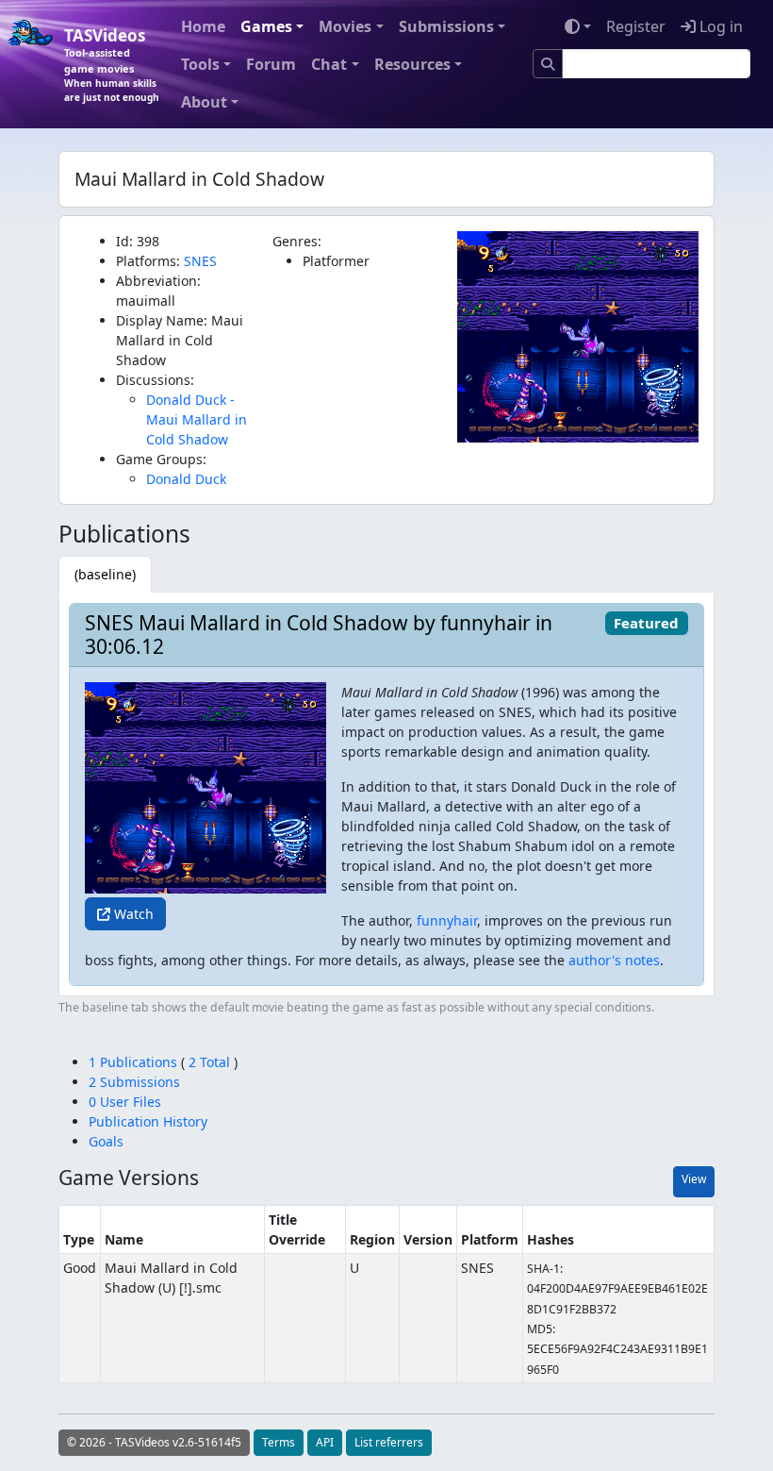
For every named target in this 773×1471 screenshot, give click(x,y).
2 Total (209, 1062)
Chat (329, 64)
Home (203, 26)
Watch (132, 914)
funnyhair (447, 920)
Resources (412, 64)
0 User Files (125, 1102)
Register (636, 26)
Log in (719, 26)
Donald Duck (186, 479)
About (204, 102)
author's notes (614, 960)
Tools (200, 64)
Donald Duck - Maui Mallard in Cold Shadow (196, 419)
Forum (271, 64)
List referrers (388, 1442)
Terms (278, 1442)
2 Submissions (134, 1082)
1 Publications (135, 1062)
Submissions (446, 26)
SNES (200, 261)
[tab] (105, 574)
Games (266, 26)
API (325, 1442)
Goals (106, 1141)
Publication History (148, 1121)
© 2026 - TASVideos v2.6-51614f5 (154, 1442)
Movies (345, 26)
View (694, 1179)
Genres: (296, 241)
